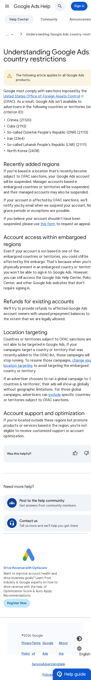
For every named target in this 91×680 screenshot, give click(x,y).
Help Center (19, 19)
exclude (54, 395)
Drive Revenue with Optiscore (25, 568)
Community (49, 19)
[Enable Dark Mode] (79, 638)
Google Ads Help (32, 6)
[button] (7, 6)
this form (47, 224)
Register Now (17, 603)
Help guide (75, 674)
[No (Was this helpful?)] (86, 454)
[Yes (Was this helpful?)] (75, 454)
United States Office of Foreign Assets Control (42, 96)
